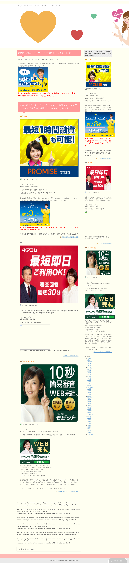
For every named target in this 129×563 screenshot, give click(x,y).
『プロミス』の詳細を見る (69, 237)
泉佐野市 (89, 381)
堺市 (88, 360)
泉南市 (89, 409)
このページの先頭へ (117, 561)
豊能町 (89, 419)
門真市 (89, 400)
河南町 (89, 432)
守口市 (89, 374)
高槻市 (89, 371)
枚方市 (89, 376)
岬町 (88, 429)
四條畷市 (89, 410)
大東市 (89, 391)
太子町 (89, 430)
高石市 (89, 403)
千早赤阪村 (90, 434)
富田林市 (89, 383)
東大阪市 (89, 407)
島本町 (89, 418)
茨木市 (89, 378)
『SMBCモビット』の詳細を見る (67, 491)
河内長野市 (90, 387)
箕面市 (89, 394)
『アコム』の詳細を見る (70, 356)
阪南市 (89, 416)
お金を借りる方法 (26, 549)
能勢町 (89, 421)
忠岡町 (89, 423)
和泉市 (89, 392)
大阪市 (89, 358)
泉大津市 (89, 369)
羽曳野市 (89, 398)
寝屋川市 (89, 385)
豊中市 (89, 363)
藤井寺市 (89, 405)
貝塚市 (89, 372)
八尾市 (89, 380)
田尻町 (89, 427)
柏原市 (89, 396)
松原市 (89, 389)
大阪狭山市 (90, 414)
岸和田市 (89, 362)
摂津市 (89, 401)
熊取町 (89, 425)
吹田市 (89, 367)
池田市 (89, 365)
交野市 (89, 412)
